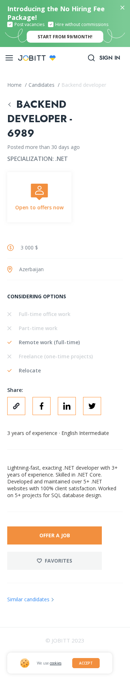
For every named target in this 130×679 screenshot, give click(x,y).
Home (15, 84)
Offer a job (54, 535)
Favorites (58, 560)
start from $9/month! (65, 37)
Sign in (109, 58)
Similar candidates (28, 599)
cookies (55, 663)
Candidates (42, 84)
